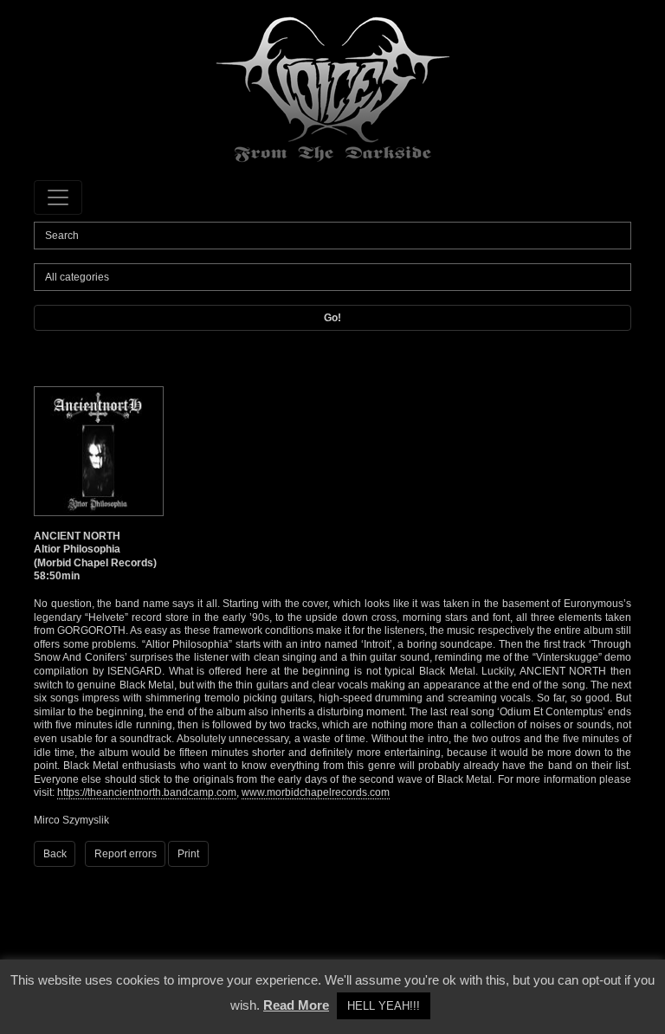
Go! (332, 318)
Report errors (125, 854)
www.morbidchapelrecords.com (316, 792)
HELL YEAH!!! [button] (383, 1005)
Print (188, 854)
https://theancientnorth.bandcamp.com (146, 792)
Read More (296, 1005)
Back (55, 854)
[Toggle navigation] (58, 197)
